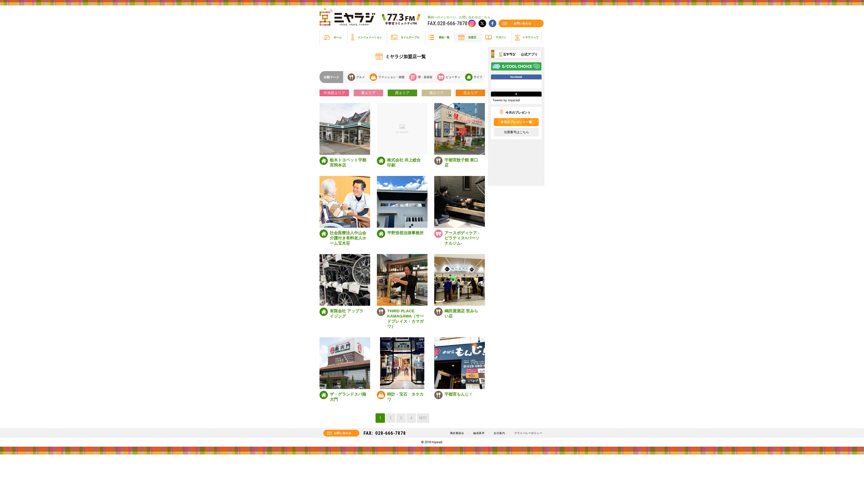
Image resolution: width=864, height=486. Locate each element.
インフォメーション (370, 37)
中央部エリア (334, 93)
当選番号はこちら (516, 132)
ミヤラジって (530, 37)
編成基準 (478, 433)
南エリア (436, 93)
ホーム (338, 37)
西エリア (402, 93)
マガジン (500, 37)
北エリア (470, 93)
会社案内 (499, 433)
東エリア (368, 93)
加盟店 (472, 37)
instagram (472, 23)
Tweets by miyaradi (506, 100)
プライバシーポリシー (528, 433)
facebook (492, 23)
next (423, 418)
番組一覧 (444, 37)
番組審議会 (457, 433)
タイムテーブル (410, 37)
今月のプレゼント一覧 (516, 122)
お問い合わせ (522, 23)
